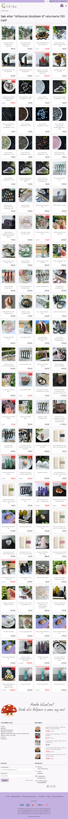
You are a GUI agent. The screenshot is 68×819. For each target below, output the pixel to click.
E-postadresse (4, 767)
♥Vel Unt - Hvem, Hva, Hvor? (8, 735)
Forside (3, 11)
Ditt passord (4, 773)
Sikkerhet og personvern (29, 796)
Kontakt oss (4, 739)
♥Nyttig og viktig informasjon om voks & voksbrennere (15, 733)
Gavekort (3, 737)
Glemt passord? (29, 780)
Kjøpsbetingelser (16, 796)
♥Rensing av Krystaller (7, 732)
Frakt (7, 796)
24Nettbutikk (37, 816)
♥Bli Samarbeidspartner (7, 730)
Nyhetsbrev (41, 796)
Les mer (48, 813)
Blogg (48, 796)
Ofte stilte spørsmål (57, 796)
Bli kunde (3, 728)
